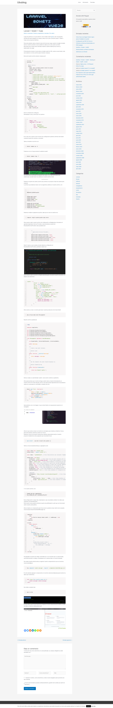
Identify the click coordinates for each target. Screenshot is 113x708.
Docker (35, 33)
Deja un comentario (28, 33)
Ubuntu (78, 199)
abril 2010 (78, 142)
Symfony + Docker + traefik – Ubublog (85, 59)
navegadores (79, 185)
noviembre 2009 (80, 153)
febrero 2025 (79, 87)
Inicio (79, 2)
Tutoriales (92, 2)
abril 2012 (78, 135)
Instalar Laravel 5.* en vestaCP (88, 68)
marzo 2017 (78, 102)
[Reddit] (30, 630)
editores (78, 181)
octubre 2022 (79, 98)
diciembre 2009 (79, 151)
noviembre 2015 (80, 109)
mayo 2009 (78, 166)
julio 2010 (78, 137)
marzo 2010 (78, 144)
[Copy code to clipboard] (64, 62)
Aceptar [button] (88, 706)
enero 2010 (78, 149)
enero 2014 (78, 115)
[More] (40, 630)
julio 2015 (78, 111)
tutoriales (46, 33)
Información (85, 2)
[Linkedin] (33, 630)
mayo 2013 (78, 131)
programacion (40, 33)
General (78, 183)
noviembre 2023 (80, 93)
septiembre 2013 (80, 124)
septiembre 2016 (80, 104)
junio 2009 (78, 164)
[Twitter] (27, 630)
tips (77, 194)
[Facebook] (25, 630)
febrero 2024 (79, 91)
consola (78, 177)
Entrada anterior (21, 640)
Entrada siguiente (67, 640)
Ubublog (21, 2)
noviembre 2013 (80, 120)
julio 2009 (78, 162)
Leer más (93, 706)
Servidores (78, 192)
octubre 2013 (79, 122)
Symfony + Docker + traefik (82, 47)
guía (52, 36)
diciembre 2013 (79, 118)
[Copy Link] (38, 630)
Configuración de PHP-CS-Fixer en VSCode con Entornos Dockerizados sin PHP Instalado (85, 43)
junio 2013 (78, 129)
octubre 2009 (79, 155)
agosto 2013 (79, 126)
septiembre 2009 (80, 157)
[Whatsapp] (35, 630)
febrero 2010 (79, 146)
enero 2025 (78, 89)
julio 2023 (78, 95)
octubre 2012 (79, 133)
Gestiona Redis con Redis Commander (85, 49)
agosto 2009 (79, 160)
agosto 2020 (79, 100)
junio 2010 (78, 140)
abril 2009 (78, 168)
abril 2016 (78, 106)
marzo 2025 (79, 84)
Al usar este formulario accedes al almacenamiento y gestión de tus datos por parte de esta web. (45, 683)
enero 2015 (78, 113)
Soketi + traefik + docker (82, 61)
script (77, 190)
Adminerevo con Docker (81, 51)
